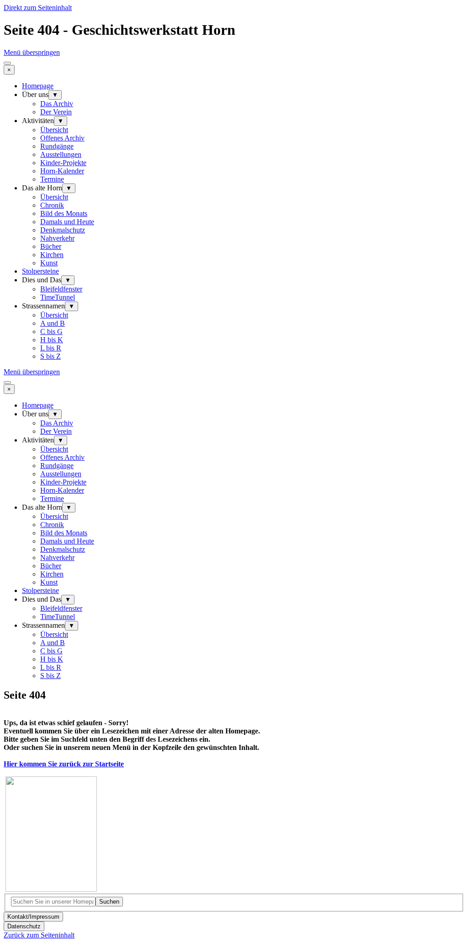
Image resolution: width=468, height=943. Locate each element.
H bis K (51, 340)
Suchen (109, 901)
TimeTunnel (57, 297)
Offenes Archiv (62, 138)
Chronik (52, 205)
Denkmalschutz (62, 230)
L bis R (50, 348)
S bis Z (50, 356)
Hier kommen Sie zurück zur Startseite (64, 764)
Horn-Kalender (62, 171)
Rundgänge (57, 146)
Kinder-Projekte (63, 163)
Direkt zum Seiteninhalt (38, 7)
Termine (52, 179)
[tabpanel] (234, 802)
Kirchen (52, 255)
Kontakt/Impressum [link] (33, 916)
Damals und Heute (67, 222)
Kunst (49, 263)
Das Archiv (56, 104)
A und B (52, 323)
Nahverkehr (57, 238)
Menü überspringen (32, 52)
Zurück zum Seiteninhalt (39, 935)
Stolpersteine (40, 271)
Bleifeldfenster (61, 289)
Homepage (37, 86)
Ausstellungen (60, 154)
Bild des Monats (63, 213)
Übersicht (54, 130)
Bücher (50, 246)
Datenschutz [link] (24, 926)
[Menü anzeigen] (7, 63)
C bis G (51, 331)
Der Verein (56, 112)
